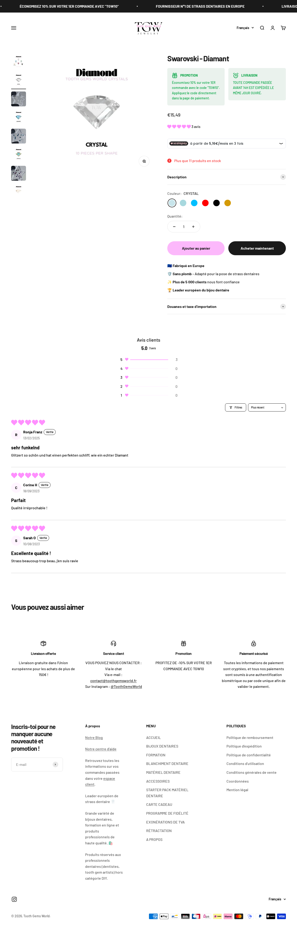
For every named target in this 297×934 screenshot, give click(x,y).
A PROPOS (154, 839)
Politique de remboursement (249, 737)
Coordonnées (237, 781)
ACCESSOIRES (158, 781)
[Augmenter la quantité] (193, 226)
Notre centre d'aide (100, 749)
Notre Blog (94, 737)
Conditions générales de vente (251, 772)
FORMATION (155, 755)
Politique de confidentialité (248, 755)
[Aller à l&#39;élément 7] (18, 174)
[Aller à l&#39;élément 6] (18, 155)
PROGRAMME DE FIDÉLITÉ (167, 813)
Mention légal (237, 789)
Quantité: (175, 216)
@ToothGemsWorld (126, 686)
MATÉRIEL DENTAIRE (163, 772)
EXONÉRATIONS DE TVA (165, 822)
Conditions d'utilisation (245, 763)
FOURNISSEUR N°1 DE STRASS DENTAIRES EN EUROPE (186, 6)
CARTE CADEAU (159, 804)
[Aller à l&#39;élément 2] (18, 81)
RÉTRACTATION (159, 830)
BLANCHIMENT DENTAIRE (167, 763)
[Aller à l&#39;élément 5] (18, 137)
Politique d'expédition (244, 746)
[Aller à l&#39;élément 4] (18, 118)
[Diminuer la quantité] (174, 226)
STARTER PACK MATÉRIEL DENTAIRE (167, 792)
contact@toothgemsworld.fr (113, 680)
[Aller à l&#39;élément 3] (18, 99)
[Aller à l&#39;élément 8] (18, 192)
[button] (179, 126)
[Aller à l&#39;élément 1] (18, 62)
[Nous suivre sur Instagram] (14, 899)
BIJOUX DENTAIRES (162, 746)
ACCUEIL (153, 737)
